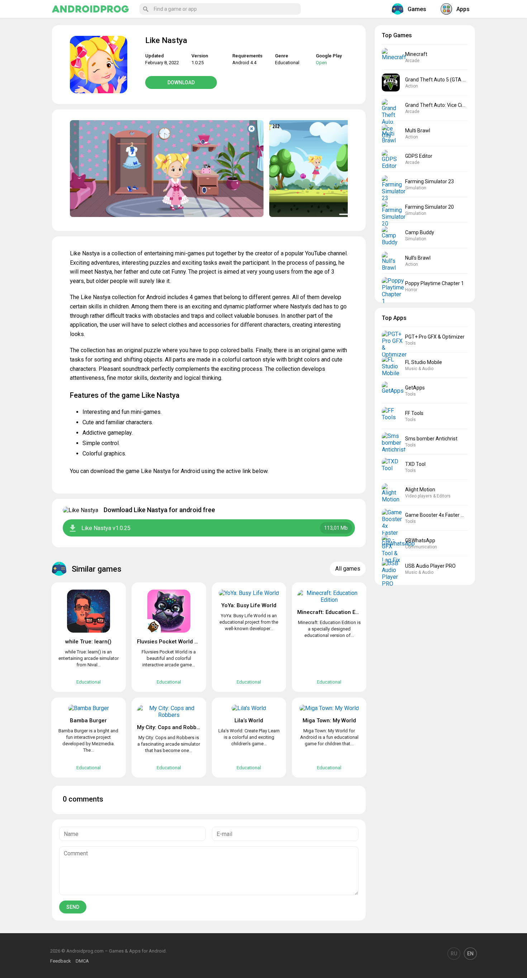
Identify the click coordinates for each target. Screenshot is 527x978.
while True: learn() (88, 641)
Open (321, 62)
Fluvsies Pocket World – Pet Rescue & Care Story (199, 641)
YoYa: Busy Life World (248, 605)
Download (181, 82)
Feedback (60, 961)
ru (454, 953)
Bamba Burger (88, 720)
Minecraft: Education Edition (333, 612)
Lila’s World (248, 720)
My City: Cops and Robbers (171, 727)
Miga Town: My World (329, 720)
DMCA (82, 961)
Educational (287, 62)
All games (347, 568)
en (470, 953)
